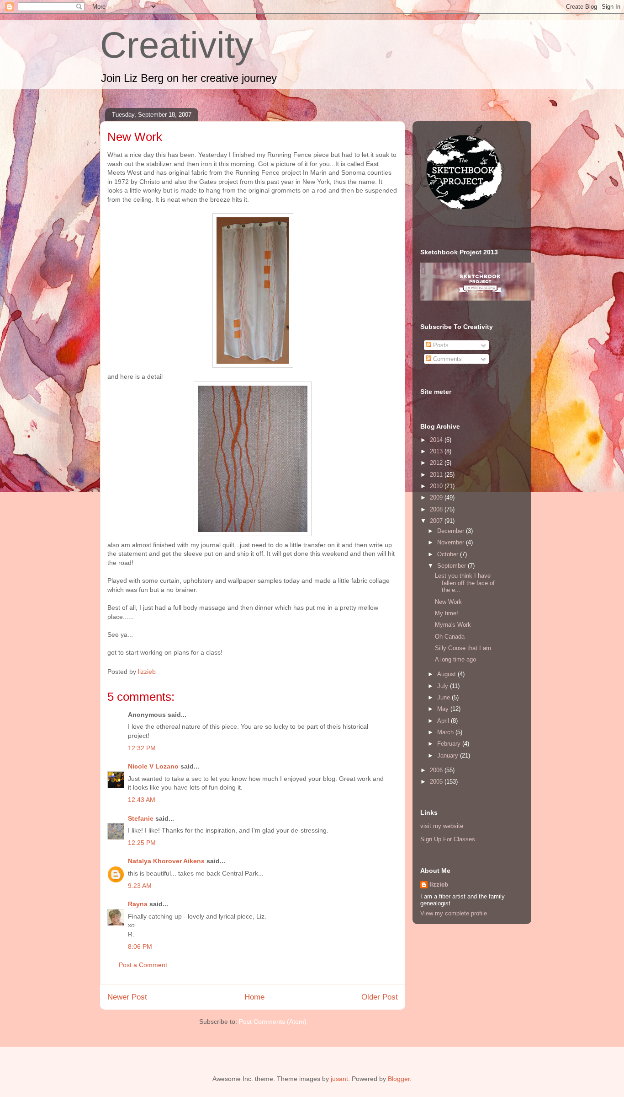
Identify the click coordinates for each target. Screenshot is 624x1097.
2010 (437, 486)
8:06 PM (140, 946)
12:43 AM (141, 799)
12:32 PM (142, 748)
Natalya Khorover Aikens (166, 861)
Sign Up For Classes (447, 839)
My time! (446, 613)
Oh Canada (450, 636)
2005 (437, 781)
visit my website (441, 826)
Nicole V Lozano (153, 766)
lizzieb (438, 884)
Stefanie (140, 818)
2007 (437, 520)
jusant (339, 1078)
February (449, 743)
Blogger (399, 1078)
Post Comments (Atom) (273, 1021)
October (448, 554)
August (447, 674)
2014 (437, 439)
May (443, 708)
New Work (448, 601)
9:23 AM (140, 885)
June (444, 697)
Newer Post (127, 997)
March (446, 732)
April (444, 720)
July (443, 686)
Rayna (138, 904)
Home (254, 997)
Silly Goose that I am (463, 648)
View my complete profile (453, 913)
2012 (437, 462)
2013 (437, 451)
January (448, 755)
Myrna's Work (453, 624)
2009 (437, 497)
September (452, 565)
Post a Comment (143, 964)
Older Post (379, 997)
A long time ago (455, 659)
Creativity (176, 45)
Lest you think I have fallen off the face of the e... (465, 582)
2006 (437, 770)
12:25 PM (142, 842)
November (451, 542)
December (451, 530)
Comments (446, 358)
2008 (437, 509)
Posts (440, 345)
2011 (437, 474)
